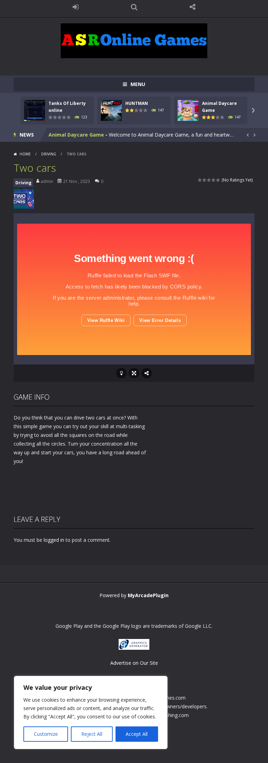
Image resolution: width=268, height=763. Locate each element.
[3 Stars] (209, 180)
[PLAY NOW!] (34, 110)
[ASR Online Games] (134, 40)
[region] (91, 712)
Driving (48, 154)
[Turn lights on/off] (121, 373)
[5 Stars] (218, 180)
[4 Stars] (213, 180)
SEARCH (134, 7)
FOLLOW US (192, 7)
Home (25, 154)
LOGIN (75, 7)
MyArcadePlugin (148, 595)
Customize (46, 734)
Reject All (91, 734)
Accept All (137, 734)
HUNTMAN (136, 103)
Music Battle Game (72, 137)
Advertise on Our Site (134, 663)
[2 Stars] (204, 180)
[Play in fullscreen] (134, 373)
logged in (54, 540)
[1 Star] (200, 180)
